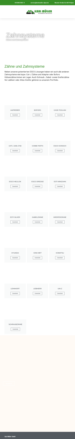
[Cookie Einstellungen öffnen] (4, 437)
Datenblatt (37, 115)
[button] (72, 12)
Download (9, 383)
